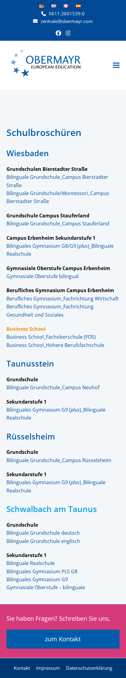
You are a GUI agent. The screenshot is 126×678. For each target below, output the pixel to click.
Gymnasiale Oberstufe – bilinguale (45, 587)
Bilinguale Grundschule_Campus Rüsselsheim (58, 460)
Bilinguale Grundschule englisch (43, 541)
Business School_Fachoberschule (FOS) (51, 336)
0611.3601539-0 (67, 13)
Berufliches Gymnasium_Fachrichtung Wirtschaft (62, 298)
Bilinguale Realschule (30, 563)
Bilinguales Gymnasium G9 (37, 579)
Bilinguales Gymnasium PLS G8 (41, 571)
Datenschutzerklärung (89, 668)
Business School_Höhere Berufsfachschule (55, 345)
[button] (116, 65)
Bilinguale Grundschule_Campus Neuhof (52, 387)
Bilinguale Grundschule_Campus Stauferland (57, 223)
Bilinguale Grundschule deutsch (43, 532)
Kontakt (22, 668)
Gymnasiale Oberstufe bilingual (42, 276)
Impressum (48, 668)
